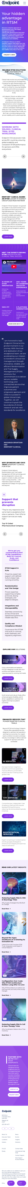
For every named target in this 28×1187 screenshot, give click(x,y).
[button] (24, 3)
